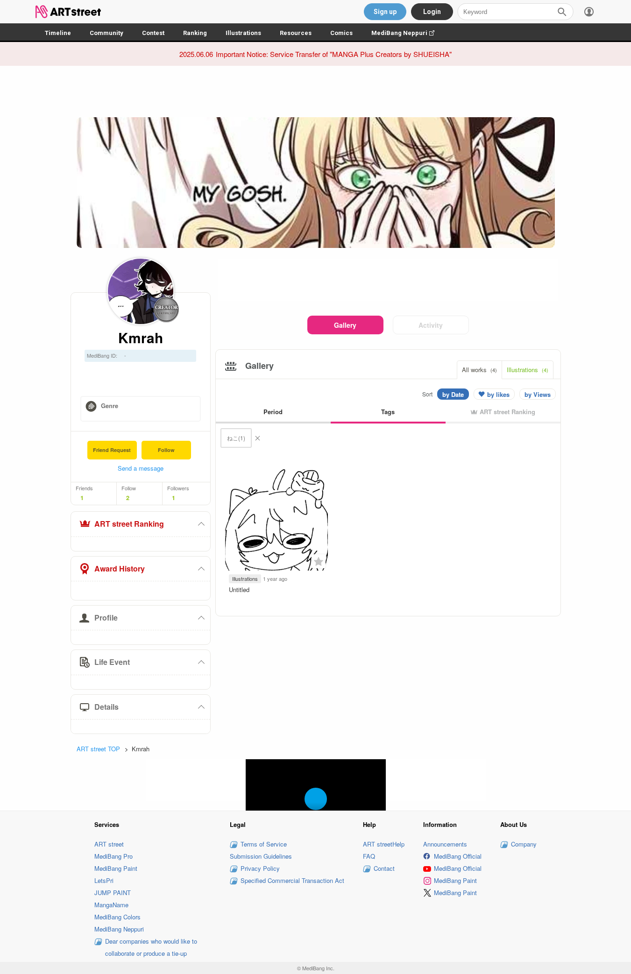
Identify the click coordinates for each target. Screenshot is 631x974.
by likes (498, 394)
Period (273, 411)
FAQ (369, 856)
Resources (296, 32)
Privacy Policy (260, 868)
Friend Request (112, 449)
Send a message (140, 468)
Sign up (385, 11)
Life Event (112, 661)
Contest (153, 32)
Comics (341, 32)
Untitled (239, 589)
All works (479, 369)
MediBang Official (458, 856)
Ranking (195, 32)
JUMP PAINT (112, 892)
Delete (257, 438)
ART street (109, 844)
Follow (166, 449)
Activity (430, 325)
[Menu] (589, 12)
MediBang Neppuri (407, 32)
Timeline (58, 32)
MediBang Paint (115, 868)
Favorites (319, 561)
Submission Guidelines (261, 856)
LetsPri (103, 880)
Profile (106, 617)
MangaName (111, 904)
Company (524, 844)
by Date (453, 394)
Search (562, 11)
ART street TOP (98, 748)
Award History (119, 568)
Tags (388, 411)
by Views (538, 394)
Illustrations (243, 32)
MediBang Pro (113, 856)
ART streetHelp (383, 844)
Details (106, 706)
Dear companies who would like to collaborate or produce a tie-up (151, 947)
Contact (384, 868)
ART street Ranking (129, 523)
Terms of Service (264, 844)
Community (106, 32)
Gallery (345, 325)
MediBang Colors (117, 916)
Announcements (445, 844)
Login (432, 11)
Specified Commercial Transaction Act (292, 880)
